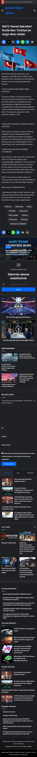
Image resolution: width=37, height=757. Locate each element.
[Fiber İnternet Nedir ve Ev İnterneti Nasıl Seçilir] (9, 561)
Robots (21, 741)
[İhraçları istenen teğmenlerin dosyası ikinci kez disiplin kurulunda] (7, 491)
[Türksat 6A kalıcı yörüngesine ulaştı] (6, 631)
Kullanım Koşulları (14, 754)
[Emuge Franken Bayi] (9, 536)
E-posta (4, 436)
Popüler (6, 473)
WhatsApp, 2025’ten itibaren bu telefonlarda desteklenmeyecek (24, 658)
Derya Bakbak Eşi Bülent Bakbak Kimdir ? (23, 480)
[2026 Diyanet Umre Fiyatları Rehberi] (10, 378)
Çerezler (28, 752)
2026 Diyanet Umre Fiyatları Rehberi (8, 385)
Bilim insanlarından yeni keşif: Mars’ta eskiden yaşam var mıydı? (24, 640)
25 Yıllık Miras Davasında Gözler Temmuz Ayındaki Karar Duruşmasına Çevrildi (27, 572)
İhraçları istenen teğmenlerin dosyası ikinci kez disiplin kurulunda (23, 490)
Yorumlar (30, 473)
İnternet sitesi (6, 445)
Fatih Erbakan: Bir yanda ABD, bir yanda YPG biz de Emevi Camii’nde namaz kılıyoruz (23, 500)
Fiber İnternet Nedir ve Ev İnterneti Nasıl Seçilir (9, 570)
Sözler (25, 215)
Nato (30, 207)
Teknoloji (13, 219)
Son (18, 473)
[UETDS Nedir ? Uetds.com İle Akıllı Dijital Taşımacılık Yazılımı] (10, 357)
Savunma (24, 211)
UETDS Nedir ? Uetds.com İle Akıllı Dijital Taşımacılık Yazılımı (8, 367)
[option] (18, 249)
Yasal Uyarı (24, 754)
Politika (12, 211)
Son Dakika (14, 215)
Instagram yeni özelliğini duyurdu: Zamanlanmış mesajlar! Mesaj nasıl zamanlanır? (22, 649)
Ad (3, 428)
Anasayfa (6, 21)
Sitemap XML (7, 741)
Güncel (8, 207)
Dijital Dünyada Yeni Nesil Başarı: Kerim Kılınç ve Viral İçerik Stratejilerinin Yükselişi (26, 378)
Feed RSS (27, 741)
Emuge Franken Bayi (9, 543)
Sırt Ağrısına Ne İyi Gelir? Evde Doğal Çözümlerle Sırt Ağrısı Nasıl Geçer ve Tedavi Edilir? (24, 516)
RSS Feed (15, 741)
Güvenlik (19, 207)
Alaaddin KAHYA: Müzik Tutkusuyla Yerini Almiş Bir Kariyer (27, 356)
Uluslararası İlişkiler (18, 224)
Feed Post (21, 743)
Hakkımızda (4, 752)
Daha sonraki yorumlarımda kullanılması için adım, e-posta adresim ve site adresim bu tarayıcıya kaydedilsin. (18, 456)
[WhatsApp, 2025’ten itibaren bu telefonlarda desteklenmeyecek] (6, 659)
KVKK (33, 752)
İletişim (11, 752)
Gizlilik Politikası (19, 752)
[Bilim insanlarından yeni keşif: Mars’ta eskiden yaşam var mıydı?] (6, 640)
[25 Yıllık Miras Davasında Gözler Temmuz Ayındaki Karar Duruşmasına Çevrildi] (27, 561)
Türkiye (25, 219)
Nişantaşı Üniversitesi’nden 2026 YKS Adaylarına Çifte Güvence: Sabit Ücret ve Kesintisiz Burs (27, 548)
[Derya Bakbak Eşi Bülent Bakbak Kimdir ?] (7, 482)
